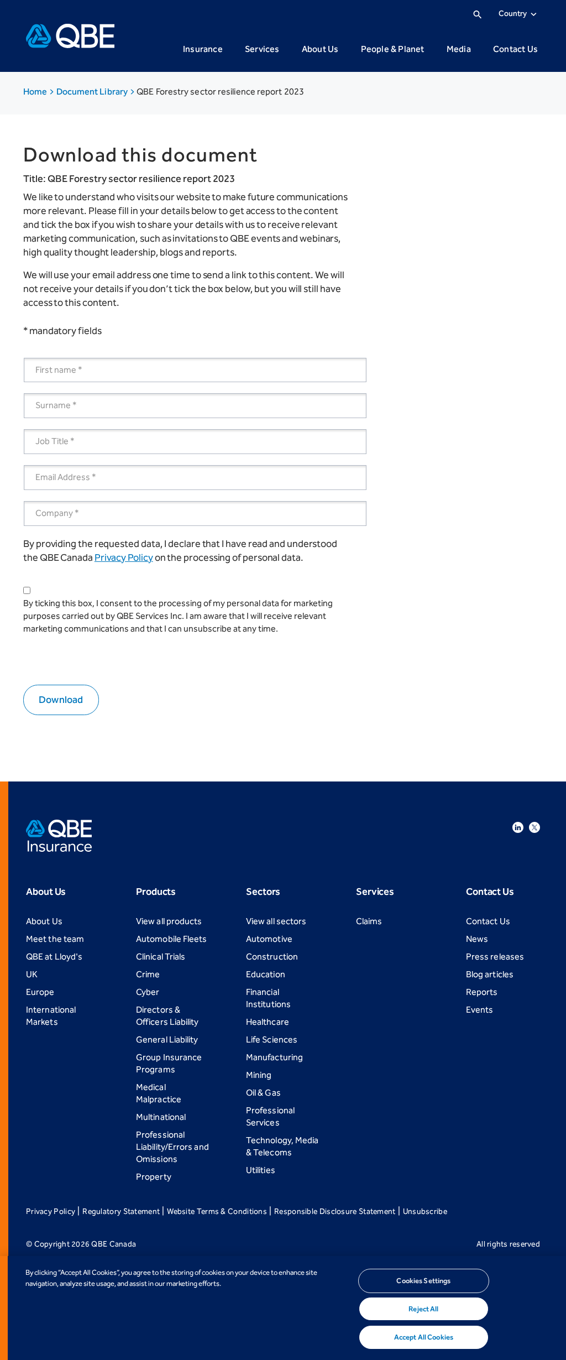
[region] (283, 1308)
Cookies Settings (423, 1280)
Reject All (423, 1309)
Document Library (93, 91)
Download (61, 700)
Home (36, 91)
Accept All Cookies (423, 1337)
